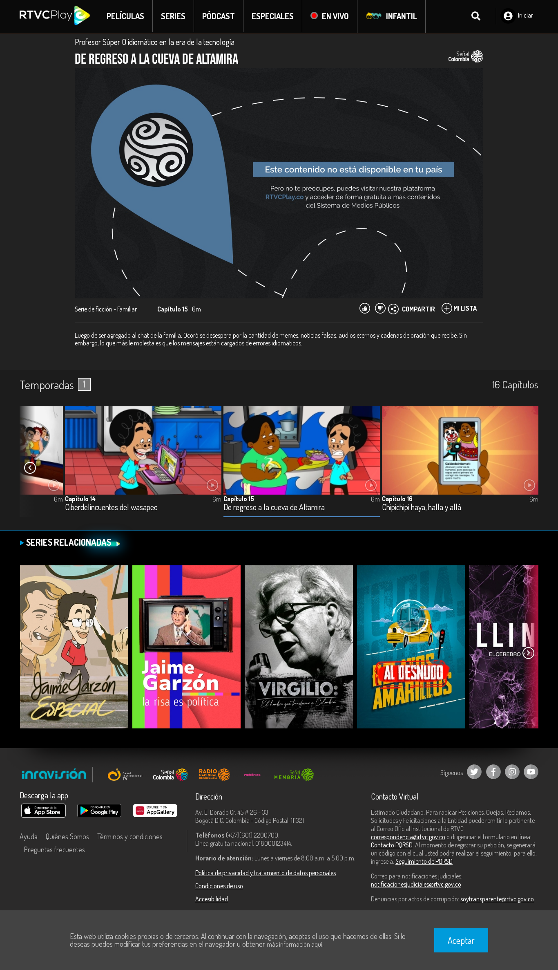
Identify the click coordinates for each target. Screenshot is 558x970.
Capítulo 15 (238, 499)
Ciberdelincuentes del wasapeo (111, 507)
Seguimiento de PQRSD (424, 861)
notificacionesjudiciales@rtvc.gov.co (416, 884)
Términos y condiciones (130, 836)
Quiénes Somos (67, 836)
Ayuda (29, 836)
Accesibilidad (211, 899)
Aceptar (461, 940)
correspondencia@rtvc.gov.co (408, 837)
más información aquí (294, 944)
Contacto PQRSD (392, 845)
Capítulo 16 (397, 499)
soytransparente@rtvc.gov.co (497, 899)
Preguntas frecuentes (54, 849)
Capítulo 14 (80, 499)
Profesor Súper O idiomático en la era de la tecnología (154, 41)
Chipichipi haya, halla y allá (421, 507)
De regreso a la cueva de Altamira (274, 507)
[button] (30, 468)
